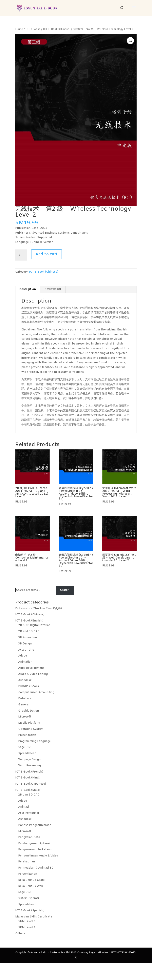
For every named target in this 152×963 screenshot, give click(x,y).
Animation (25, 662)
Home (19, 29)
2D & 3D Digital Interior (34, 625)
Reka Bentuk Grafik (31, 880)
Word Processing (29, 766)
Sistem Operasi (28, 898)
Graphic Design (28, 711)
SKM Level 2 (26, 921)
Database (24, 698)
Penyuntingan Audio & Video (38, 856)
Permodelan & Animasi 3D (35, 868)
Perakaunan (26, 862)
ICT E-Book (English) (29, 621)
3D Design (25, 644)
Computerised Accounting (36, 692)
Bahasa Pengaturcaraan (34, 825)
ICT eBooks (33, 29)
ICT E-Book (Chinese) (56, 29)
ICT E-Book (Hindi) (27, 778)
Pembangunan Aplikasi (34, 843)
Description (27, 289)
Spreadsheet (27, 753)
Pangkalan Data (29, 837)
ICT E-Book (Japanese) (30, 784)
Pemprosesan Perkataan (35, 850)
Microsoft (24, 717)
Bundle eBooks (28, 686)
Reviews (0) (53, 289)
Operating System (30, 729)
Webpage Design (29, 759)
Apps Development (31, 668)
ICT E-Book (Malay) (28, 790)
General (23, 705)
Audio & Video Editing (33, 674)
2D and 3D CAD (28, 631)
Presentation (27, 735)
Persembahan (27, 874)
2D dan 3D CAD (28, 795)
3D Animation (27, 637)
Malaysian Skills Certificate (33, 917)
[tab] (27, 289)
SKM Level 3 (26, 927)
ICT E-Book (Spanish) (29, 911)
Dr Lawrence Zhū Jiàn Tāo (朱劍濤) (38, 608)
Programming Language (34, 741)
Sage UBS (24, 747)
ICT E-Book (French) (29, 772)
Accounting (26, 650)
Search (64, 590)
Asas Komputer (28, 813)
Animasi (23, 807)
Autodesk (24, 680)
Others (20, 933)
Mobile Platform (29, 723)
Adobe (22, 656)
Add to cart (46, 254)
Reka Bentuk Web (30, 886)
